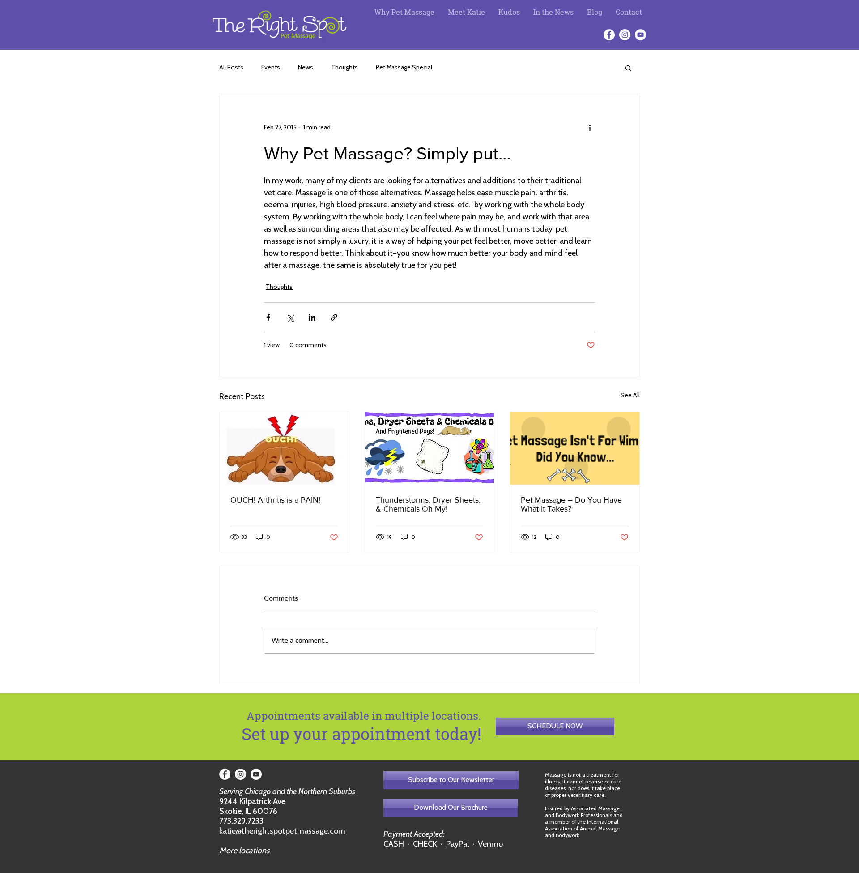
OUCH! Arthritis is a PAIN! (275, 499)
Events (270, 67)
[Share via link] (334, 317)
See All (630, 395)
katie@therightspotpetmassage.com (282, 831)
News (305, 67)
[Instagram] (624, 34)
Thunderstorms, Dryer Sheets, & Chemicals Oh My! (428, 504)
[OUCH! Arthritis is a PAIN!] (284, 448)
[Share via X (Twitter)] (290, 317)
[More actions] (589, 127)
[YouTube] (640, 34)
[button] (628, 67)
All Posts (231, 67)
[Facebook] (609, 34)
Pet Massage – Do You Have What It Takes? (571, 504)
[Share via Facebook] (268, 317)
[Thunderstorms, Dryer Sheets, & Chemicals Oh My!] (429, 448)
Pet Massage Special (404, 67)
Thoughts (344, 67)
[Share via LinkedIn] (312, 317)
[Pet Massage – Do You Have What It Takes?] (574, 448)
